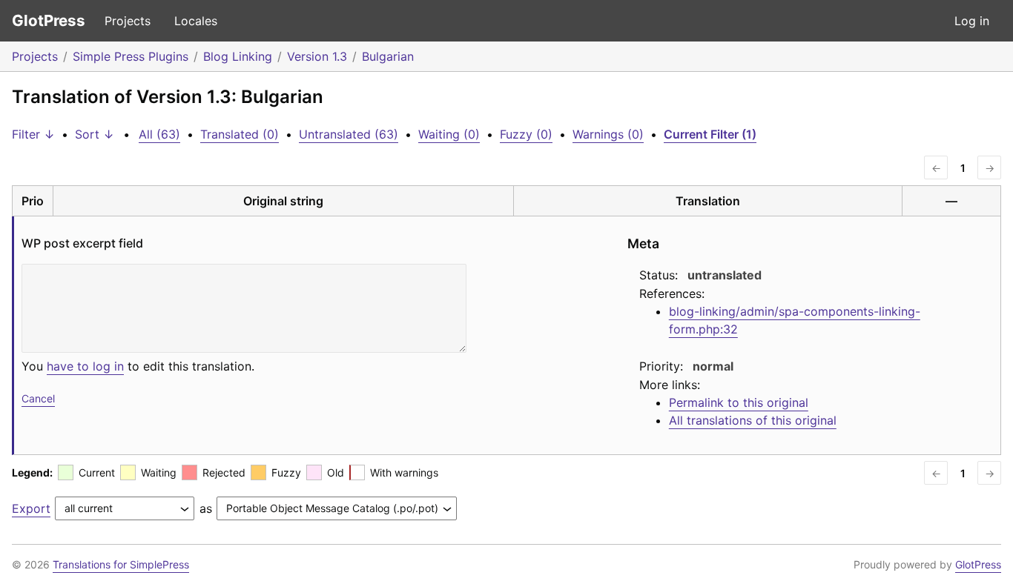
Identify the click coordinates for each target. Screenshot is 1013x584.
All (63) (159, 134)
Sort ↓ (94, 134)
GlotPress (48, 20)
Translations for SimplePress (121, 564)
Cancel (38, 398)
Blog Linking (237, 56)
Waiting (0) (449, 134)
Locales (195, 20)
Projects (128, 20)
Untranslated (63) (348, 134)
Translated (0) (239, 134)
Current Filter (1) (710, 134)
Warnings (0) (608, 134)
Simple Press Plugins (130, 56)
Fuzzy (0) (526, 134)
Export (31, 508)
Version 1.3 (317, 56)
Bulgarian (388, 56)
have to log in (85, 366)
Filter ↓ (33, 134)
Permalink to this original (738, 402)
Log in (971, 20)
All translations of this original (753, 420)
